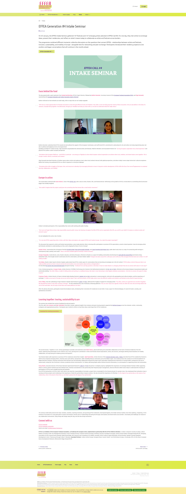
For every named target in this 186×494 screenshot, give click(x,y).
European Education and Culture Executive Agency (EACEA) (63, 97)
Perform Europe (117, 305)
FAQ (74, 14)
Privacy (138, 473)
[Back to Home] (45, 6)
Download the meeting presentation (49, 311)
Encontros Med (70, 249)
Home (42, 14)
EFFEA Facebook (43, 424)
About (86, 14)
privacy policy (86, 491)
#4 (89, 276)
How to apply (66, 14)
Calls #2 (81, 276)
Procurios (147, 475)
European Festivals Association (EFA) (123, 95)
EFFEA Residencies (53, 14)
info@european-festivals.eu (55, 428)
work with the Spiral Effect (125, 255)
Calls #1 (82, 365)
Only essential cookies (139, 490)
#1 (109, 269)
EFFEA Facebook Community (46, 426)
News (80, 14)
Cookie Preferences (145, 473)
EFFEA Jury (73, 181)
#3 (115, 269)
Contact (136, 6)
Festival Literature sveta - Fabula (114, 357)
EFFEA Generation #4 (45, 51)
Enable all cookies (112, 490)
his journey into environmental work (55, 265)
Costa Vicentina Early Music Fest (100, 249)
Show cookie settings (125, 490)
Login (144, 6)
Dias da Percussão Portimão (82, 249)
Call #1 (81, 281)
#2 (111, 269)
